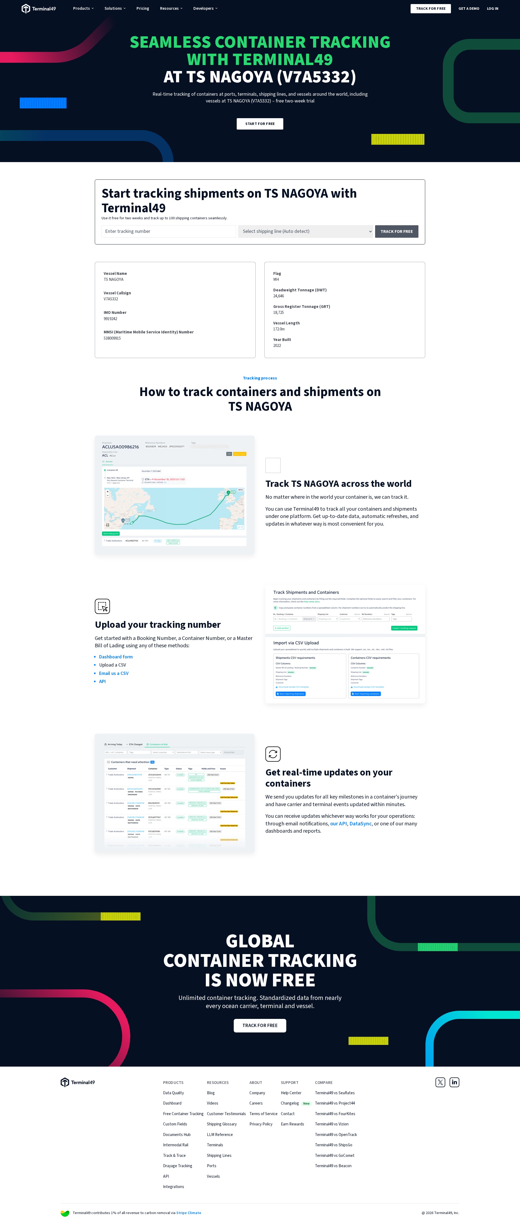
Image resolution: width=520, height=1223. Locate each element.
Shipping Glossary (222, 1124)
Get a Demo (469, 9)
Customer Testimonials (226, 1114)
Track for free (431, 8)
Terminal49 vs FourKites (335, 1114)
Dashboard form (116, 657)
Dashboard (172, 1103)
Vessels (213, 1176)
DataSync (360, 824)
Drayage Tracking (177, 1166)
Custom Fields (175, 1124)
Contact (288, 1114)
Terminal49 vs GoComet (335, 1155)
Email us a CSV (114, 673)
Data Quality (173, 1093)
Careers (256, 1103)
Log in (492, 9)
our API (338, 824)
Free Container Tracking (183, 1114)
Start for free (260, 124)
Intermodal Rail (175, 1145)
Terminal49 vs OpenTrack (336, 1135)
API (102, 681)
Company (257, 1093)
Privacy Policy (260, 1124)
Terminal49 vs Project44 (335, 1103)
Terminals (215, 1145)
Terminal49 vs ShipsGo (333, 1145)
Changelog (295, 1103)
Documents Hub (177, 1135)
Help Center (291, 1093)
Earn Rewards (292, 1124)
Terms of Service (263, 1114)
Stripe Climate (188, 1213)
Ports (211, 1166)
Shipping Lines (219, 1155)
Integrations (173, 1187)
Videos (212, 1103)
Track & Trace (174, 1155)
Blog (211, 1093)
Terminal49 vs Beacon (333, 1166)
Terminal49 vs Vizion (332, 1124)
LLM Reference (220, 1135)
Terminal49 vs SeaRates (335, 1093)
